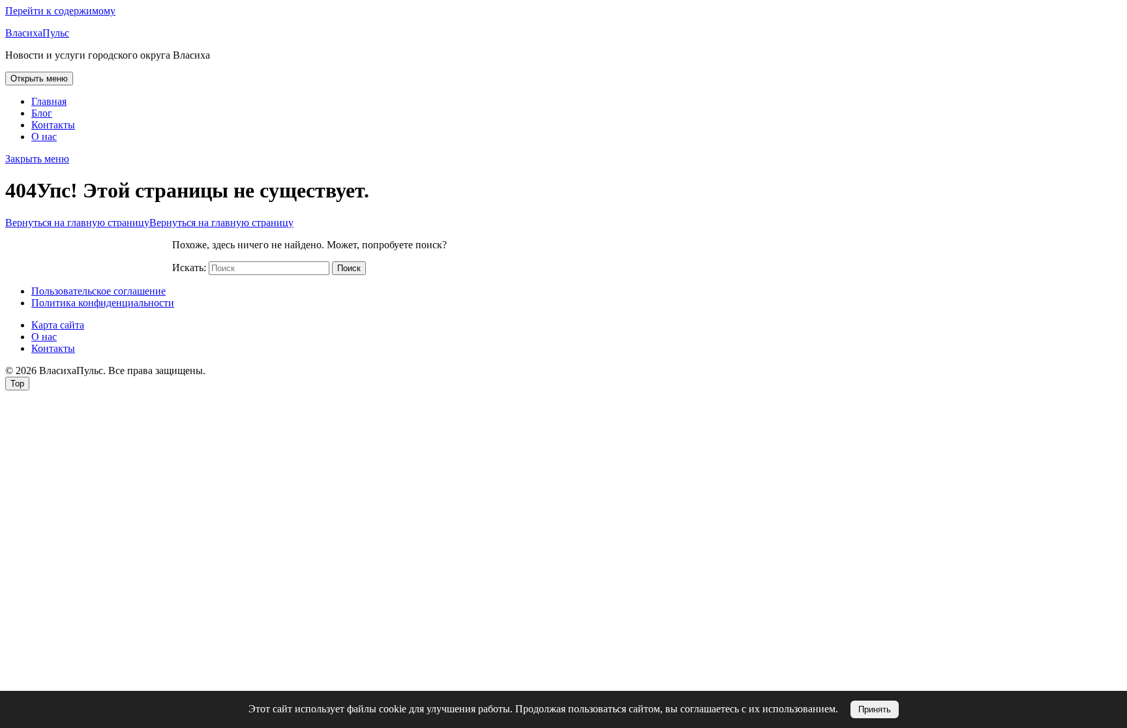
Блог (41, 113)
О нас (44, 136)
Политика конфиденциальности (102, 302)
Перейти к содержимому (60, 10)
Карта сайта (57, 324)
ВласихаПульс (37, 32)
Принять (874, 709)
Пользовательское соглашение (98, 291)
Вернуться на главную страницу (149, 222)
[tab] (39, 78)
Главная (49, 101)
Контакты (53, 124)
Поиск (349, 268)
